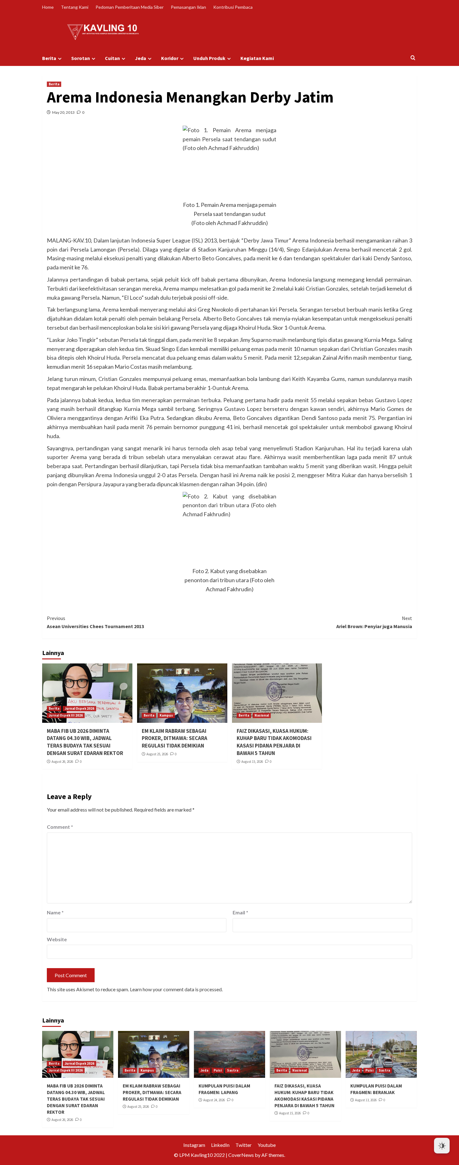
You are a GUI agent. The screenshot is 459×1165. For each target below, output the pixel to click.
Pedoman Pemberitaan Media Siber (130, 7)
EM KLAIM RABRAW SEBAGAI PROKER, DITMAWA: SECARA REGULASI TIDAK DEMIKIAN (174, 738)
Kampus (166, 715)
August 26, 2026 (62, 761)
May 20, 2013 (63, 112)
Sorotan (80, 58)
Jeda (140, 58)
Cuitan (112, 58)
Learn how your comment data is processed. (176, 989)
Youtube (267, 1145)
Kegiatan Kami (257, 58)
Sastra (232, 1070)
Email (240, 912)
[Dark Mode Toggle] (442, 1145)
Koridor (169, 58)
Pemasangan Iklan (188, 7)
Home (48, 7)
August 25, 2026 (157, 754)
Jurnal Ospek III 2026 (66, 715)
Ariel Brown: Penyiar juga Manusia (374, 622)
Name (55, 912)
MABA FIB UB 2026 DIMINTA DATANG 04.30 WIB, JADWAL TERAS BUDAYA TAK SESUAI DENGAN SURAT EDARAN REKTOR (85, 742)
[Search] (413, 57)
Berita (49, 58)
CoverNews (241, 1155)
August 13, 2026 (366, 1100)
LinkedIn (220, 1145)
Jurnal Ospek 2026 (79, 708)
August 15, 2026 (252, 761)
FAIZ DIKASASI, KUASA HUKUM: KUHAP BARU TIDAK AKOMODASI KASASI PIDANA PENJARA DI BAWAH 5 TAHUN (274, 742)
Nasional (261, 715)
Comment (60, 827)
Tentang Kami (74, 7)
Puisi (218, 1070)
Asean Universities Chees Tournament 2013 (95, 622)
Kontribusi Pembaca (233, 7)
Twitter (243, 1145)
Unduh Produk (209, 58)
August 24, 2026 (214, 1100)
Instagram (194, 1145)
